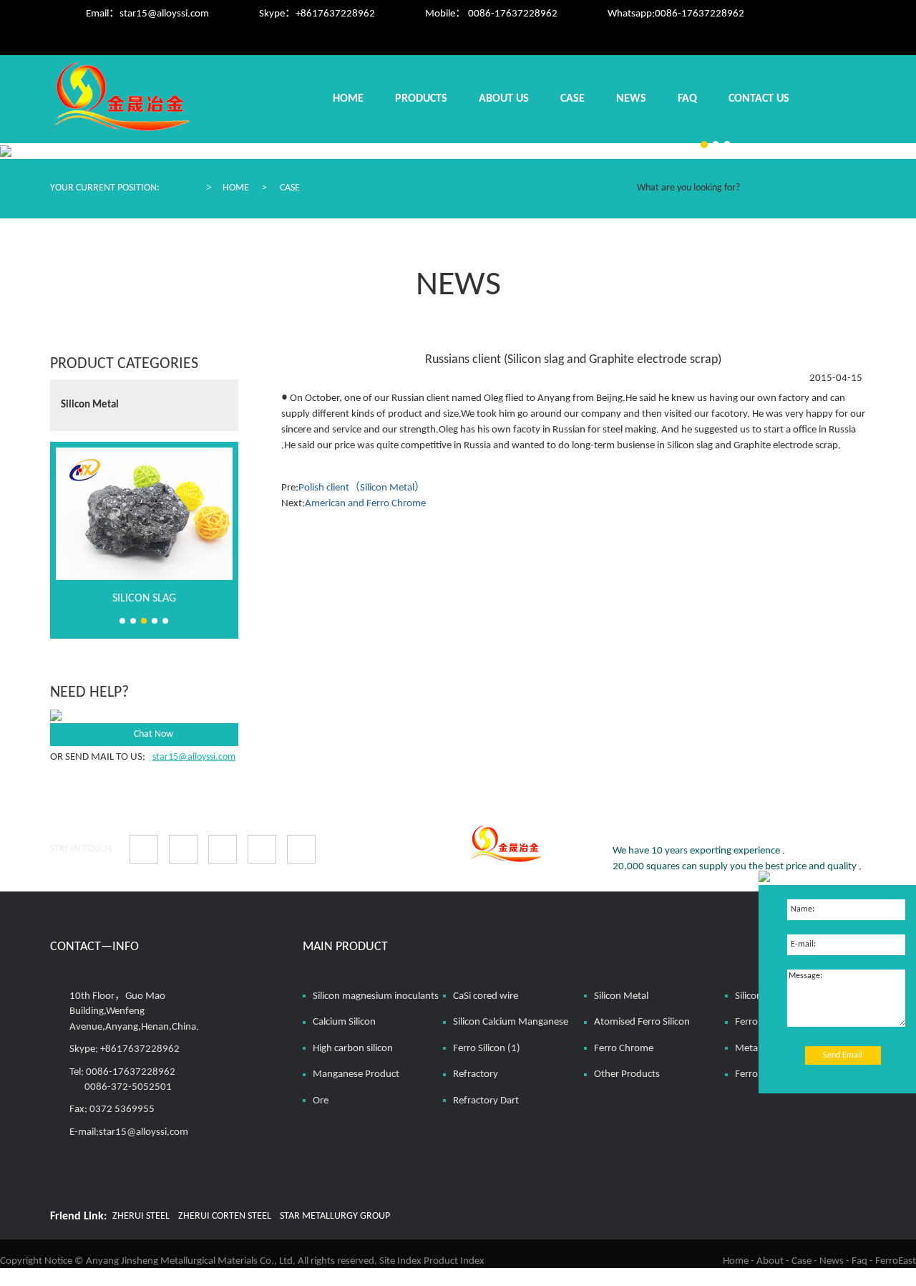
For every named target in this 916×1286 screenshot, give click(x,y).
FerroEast (895, 1261)
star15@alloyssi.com (164, 14)
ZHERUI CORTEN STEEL (224, 1216)
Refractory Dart (486, 1101)
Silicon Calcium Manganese (510, 1022)
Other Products (627, 1074)
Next (222, 392)
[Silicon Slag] (144, 513)
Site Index (400, 1261)
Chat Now (153, 734)
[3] (704, 144)
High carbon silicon (353, 1048)
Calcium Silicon (344, 1022)
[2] (715, 144)
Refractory (475, 1074)
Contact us (759, 99)
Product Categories (124, 364)
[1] (727, 144)
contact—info (94, 947)
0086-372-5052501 (128, 1087)
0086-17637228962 (699, 14)
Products (421, 99)
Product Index (454, 1261)
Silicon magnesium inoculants (376, 996)
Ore (320, 1101)
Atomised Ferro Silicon (642, 1022)
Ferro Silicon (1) (486, 1048)
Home (348, 99)
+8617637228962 (335, 14)
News (631, 99)
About (770, 1261)
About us (504, 99)
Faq (687, 99)
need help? (89, 693)
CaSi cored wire (485, 996)
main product (345, 947)
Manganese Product (356, 1074)
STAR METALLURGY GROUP (335, 1216)
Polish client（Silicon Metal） (361, 488)
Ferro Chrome (623, 1048)
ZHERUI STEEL (141, 1216)
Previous (222, 419)
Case (572, 99)
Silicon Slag (144, 598)
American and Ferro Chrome (365, 503)
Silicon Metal (90, 405)
